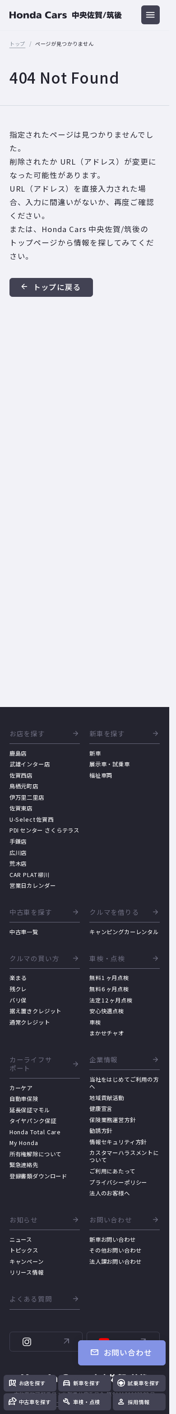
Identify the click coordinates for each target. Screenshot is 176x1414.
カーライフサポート (30, 1064)
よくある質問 (30, 1299)
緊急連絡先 (23, 1164)
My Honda (23, 1142)
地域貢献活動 (106, 1097)
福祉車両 (100, 775)
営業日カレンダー (32, 885)
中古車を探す (30, 912)
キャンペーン (26, 1261)
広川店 (18, 852)
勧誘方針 (100, 1130)
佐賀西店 (20, 775)
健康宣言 (100, 1108)
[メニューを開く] (150, 14)
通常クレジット (29, 1022)
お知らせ (23, 1220)
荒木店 (18, 863)
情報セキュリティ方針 (118, 1142)
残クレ (18, 989)
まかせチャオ (106, 1033)
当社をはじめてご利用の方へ (124, 1083)
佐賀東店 (20, 808)
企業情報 (103, 1060)
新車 (95, 753)
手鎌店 (18, 841)
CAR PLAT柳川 (29, 874)
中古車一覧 (23, 931)
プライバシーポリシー (118, 1182)
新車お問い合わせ (112, 1239)
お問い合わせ (110, 1220)
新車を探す (107, 733)
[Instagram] (46, 1341)
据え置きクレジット (35, 1011)
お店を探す (27, 733)
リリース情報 (26, 1272)
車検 (95, 1022)
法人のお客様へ (109, 1193)
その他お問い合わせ (115, 1250)
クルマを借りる (114, 912)
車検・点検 (107, 958)
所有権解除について (35, 1154)
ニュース (20, 1239)
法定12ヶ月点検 (111, 1000)
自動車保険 (23, 1098)
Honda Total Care (35, 1132)
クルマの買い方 (34, 958)
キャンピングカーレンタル (124, 931)
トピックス (23, 1250)
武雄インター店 (29, 764)
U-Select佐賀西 (31, 819)
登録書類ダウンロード (38, 1176)
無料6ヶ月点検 (109, 989)
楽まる (18, 977)
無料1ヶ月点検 (109, 977)
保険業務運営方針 (112, 1119)
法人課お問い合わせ (115, 1261)
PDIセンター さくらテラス (44, 830)
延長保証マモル (29, 1110)
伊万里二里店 (26, 797)
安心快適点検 (106, 1011)
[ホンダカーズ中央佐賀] (65, 15)
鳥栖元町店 (23, 786)
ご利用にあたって (112, 1171)
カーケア (20, 1088)
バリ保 (18, 1000)
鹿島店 (18, 753)
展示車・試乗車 (109, 764)
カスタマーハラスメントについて (124, 1156)
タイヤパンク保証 (32, 1120)
